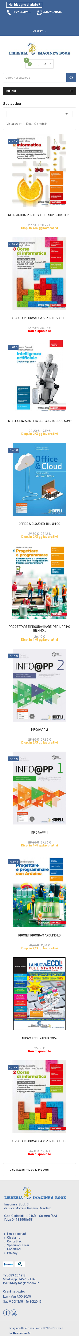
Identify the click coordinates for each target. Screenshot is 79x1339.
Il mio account (16, 1234)
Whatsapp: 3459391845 (19, 1279)
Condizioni (14, 1249)
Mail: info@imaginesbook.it (21, 1283)
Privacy (12, 1253)
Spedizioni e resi (18, 1245)
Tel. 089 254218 (14, 1275)
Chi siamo (13, 1237)
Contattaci (15, 1241)
